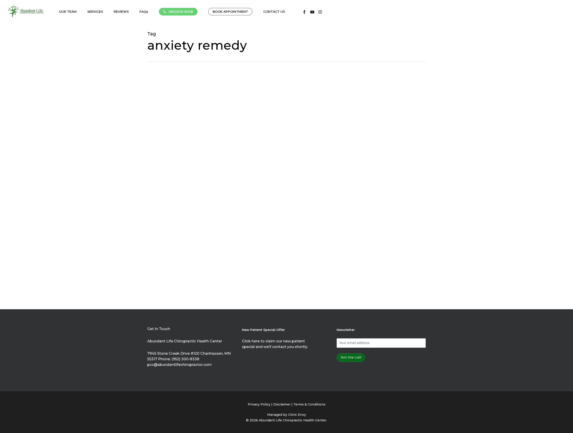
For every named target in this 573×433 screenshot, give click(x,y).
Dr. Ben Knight (184, 189)
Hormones (189, 211)
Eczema (205, 189)
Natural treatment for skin (175, 234)
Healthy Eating (166, 211)
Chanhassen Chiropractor (175, 160)
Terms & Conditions (309, 404)
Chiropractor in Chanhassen (177, 175)
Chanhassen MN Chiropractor (178, 167)
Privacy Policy (259, 404)
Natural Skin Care (168, 226)
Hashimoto (206, 197)
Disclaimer (282, 404)
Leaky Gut (181, 219)
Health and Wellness (192, 204)
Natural (197, 219)
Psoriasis (206, 234)
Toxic (192, 241)
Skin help (178, 241)
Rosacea (161, 241)
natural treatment (199, 226)
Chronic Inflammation (172, 182)
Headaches (163, 204)
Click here (251, 341)
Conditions (201, 182)
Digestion (162, 189)
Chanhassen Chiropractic (175, 152)
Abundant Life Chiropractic (176, 145)
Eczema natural (167, 197)
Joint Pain (162, 219)
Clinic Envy (297, 415)
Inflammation (211, 211)
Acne (205, 145)
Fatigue (188, 197)
